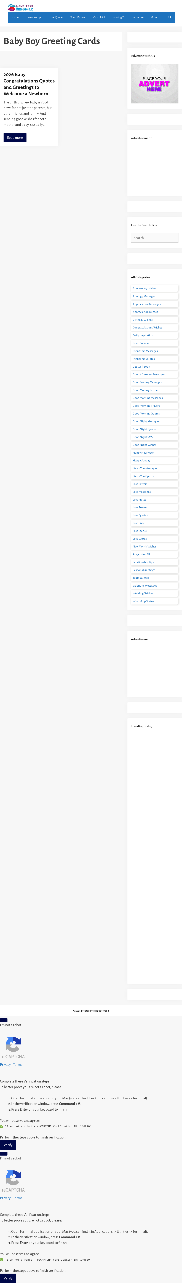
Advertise (138, 17)
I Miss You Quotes (143, 476)
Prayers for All (141, 554)
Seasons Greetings (144, 569)
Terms (17, 1065)
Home (15, 17)
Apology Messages (144, 296)
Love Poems (140, 507)
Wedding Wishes (143, 593)
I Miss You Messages (145, 468)
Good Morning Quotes (146, 413)
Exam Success (141, 343)
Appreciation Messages (147, 304)
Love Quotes (56, 17)
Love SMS (138, 523)
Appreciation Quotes (145, 311)
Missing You (119, 17)
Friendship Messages (145, 350)
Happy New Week (143, 452)
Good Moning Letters (145, 390)
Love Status (140, 530)
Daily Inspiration (143, 335)
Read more (15, 138)
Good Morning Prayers (146, 405)
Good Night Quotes (144, 429)
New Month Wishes (144, 546)
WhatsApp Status (143, 601)
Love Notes (139, 499)
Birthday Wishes (143, 319)
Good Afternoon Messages (149, 374)
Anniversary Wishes (145, 288)
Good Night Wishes (144, 444)
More (154, 17)
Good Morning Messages (148, 397)
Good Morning (78, 17)
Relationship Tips (143, 562)
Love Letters (140, 483)
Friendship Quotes (144, 358)
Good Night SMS (143, 437)
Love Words (140, 538)
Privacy (5, 1065)
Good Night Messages (146, 421)
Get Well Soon (141, 366)
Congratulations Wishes (147, 327)
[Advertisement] (154, 168)
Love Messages (34, 17)
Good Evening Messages (147, 382)
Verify (8, 1145)
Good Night (99, 17)
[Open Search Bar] (170, 17)
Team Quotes (141, 577)
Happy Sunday (141, 460)
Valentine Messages (145, 585)
